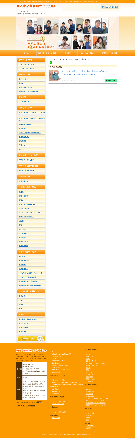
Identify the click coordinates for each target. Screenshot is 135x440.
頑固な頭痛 (22, 141)
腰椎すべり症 (23, 241)
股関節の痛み (23, 269)
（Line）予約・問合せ (26, 68)
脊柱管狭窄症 (23, 246)
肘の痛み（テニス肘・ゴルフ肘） (30, 212)
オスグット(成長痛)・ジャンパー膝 (30, 273)
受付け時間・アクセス (26, 87)
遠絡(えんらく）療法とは (59, 380)
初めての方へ (23, 79)
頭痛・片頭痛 (23, 196)
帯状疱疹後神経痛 (25, 124)
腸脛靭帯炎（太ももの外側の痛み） (31, 285)
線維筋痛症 (22, 128)
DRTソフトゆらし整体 (26, 160)
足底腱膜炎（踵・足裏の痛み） (29, 281)
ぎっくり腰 (22, 233)
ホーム (26, 53)
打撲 (20, 308)
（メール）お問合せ (87, 53)
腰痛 (20, 225)
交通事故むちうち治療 (108, 53)
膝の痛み (22, 256)
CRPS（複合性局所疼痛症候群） (30, 133)
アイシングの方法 (56, 67)
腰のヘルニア (23, 229)
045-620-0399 (24, 405)
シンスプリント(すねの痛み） (29, 277)
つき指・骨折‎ (90, 413)
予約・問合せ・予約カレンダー (61, 370)
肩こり (21, 192)
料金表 (67, 53)
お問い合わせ (23, 327)
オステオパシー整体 (58, 404)
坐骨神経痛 (22, 265)
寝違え (21, 200)
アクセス (40, 402)
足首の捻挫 (22, 296)
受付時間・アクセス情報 (46, 53)
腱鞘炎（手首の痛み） (26, 217)
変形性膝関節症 (24, 260)
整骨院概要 (22, 331)
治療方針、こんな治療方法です (61, 354)
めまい (21, 149)
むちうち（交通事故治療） (28, 204)
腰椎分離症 (22, 237)
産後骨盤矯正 (90, 426)
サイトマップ (23, 323)
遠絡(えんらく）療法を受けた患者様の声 (64, 382)
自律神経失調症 (24, 137)
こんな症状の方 (24, 101)
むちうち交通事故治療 (26, 170)
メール (33, 405)
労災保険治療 (23, 181)
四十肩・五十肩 (24, 208)
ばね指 (21, 221)
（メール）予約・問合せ (27, 64)
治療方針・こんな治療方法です (29, 91)
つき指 (21, 300)
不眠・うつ (22, 145)
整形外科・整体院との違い (28, 319)
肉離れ (21, 304)
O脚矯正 (88, 428)
